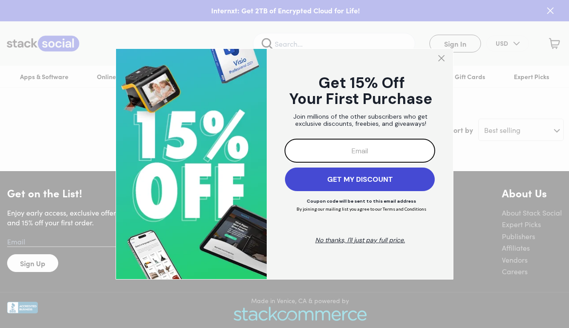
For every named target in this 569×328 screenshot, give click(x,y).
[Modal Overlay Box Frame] (284, 164)
